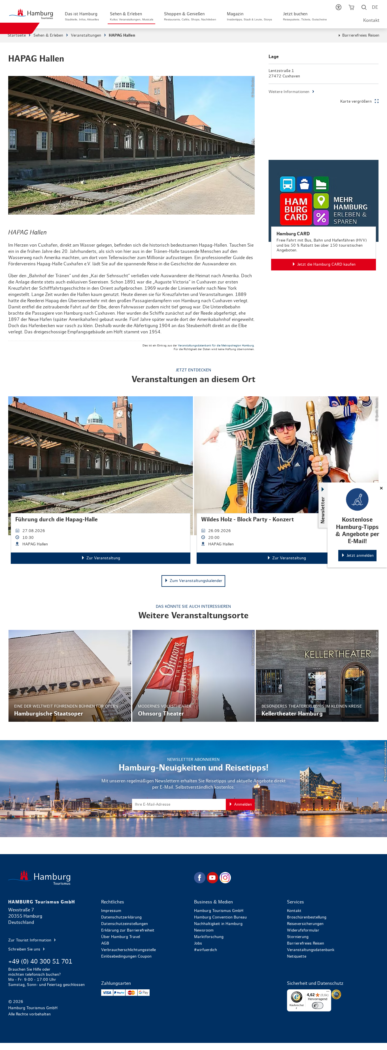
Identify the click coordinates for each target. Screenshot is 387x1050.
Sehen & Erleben (48, 35)
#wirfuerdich (205, 950)
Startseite (17, 35)
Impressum (111, 911)
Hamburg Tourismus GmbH (218, 911)
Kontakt (371, 20)
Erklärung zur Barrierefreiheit (127, 930)
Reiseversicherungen (305, 924)
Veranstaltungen (86, 35)
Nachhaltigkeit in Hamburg (218, 924)
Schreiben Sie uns (24, 949)
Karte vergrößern (356, 101)
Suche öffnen (364, 8)
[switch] (317, 1005)
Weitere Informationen (289, 92)
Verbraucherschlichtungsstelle (128, 950)
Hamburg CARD (324, 215)
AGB (105, 943)
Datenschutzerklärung (121, 917)
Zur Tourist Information (30, 940)
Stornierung (298, 937)
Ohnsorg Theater (193, 676)
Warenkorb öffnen (351, 8)
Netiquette (296, 956)
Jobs (198, 943)
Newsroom (204, 930)
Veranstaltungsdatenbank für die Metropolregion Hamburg (216, 345)
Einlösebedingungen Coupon (126, 956)
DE (375, 7)
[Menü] (327, 992)
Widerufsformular (303, 930)
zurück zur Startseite (100, 877)
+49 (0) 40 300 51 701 (40, 961)
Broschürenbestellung (306, 917)
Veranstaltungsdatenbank (310, 950)
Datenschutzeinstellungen (124, 924)
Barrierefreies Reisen (360, 35)
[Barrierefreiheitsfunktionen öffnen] (338, 8)
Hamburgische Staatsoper (69, 676)
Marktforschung (209, 937)
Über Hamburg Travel (120, 937)
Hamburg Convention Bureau (220, 917)
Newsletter (323, 510)
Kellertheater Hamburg (317, 676)
